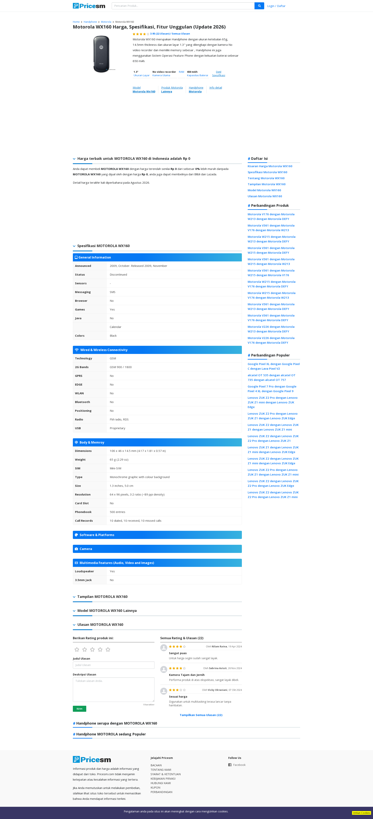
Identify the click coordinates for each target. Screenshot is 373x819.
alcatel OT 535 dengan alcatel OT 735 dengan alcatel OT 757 (271, 377)
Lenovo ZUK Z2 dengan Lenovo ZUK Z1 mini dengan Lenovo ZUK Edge (273, 461)
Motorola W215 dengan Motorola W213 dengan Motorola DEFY (271, 239)
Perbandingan (161, 792)
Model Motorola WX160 (264, 190)
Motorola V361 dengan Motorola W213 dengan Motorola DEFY (271, 306)
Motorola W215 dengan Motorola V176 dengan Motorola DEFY (271, 284)
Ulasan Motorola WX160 (265, 196)
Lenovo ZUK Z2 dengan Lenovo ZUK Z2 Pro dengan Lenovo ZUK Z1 (273, 438)
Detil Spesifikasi (218, 73)
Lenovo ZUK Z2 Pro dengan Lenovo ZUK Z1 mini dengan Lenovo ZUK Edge (273, 402)
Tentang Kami (161, 769)
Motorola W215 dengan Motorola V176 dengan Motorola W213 (271, 295)
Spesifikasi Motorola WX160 (267, 172)
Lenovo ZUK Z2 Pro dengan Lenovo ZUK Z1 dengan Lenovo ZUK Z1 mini (273, 472)
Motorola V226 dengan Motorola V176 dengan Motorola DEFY (271, 340)
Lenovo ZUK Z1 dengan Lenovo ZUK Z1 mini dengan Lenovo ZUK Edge (273, 449)
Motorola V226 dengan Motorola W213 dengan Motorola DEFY (271, 329)
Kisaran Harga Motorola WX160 (270, 166)
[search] (259, 5)
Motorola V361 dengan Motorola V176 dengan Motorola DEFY (271, 317)
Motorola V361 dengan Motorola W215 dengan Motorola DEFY (271, 250)
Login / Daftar (276, 6)
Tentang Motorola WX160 (266, 178)
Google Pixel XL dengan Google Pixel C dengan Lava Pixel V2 (274, 366)
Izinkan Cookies (361, 813)
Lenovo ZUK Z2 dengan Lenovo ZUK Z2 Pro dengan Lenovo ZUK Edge (273, 483)
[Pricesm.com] (89, 6)
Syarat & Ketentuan (166, 774)
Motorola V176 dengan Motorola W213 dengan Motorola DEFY (271, 216)
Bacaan (156, 765)
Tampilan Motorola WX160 (267, 184)
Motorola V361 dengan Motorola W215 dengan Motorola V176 (271, 272)
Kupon (155, 787)
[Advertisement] (274, 92)
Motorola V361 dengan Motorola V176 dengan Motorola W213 (271, 227)
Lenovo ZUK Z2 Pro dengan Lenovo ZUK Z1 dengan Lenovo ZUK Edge (273, 416)
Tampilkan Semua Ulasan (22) (201, 715)
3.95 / (161, 33)
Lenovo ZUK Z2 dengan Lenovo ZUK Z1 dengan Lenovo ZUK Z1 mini (273, 427)
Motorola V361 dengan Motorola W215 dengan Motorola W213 (271, 261)
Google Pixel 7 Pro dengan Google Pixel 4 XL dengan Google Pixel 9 (272, 388)
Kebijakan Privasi (163, 778)
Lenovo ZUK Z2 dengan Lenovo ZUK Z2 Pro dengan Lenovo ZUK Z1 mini (273, 494)
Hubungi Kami (161, 783)
